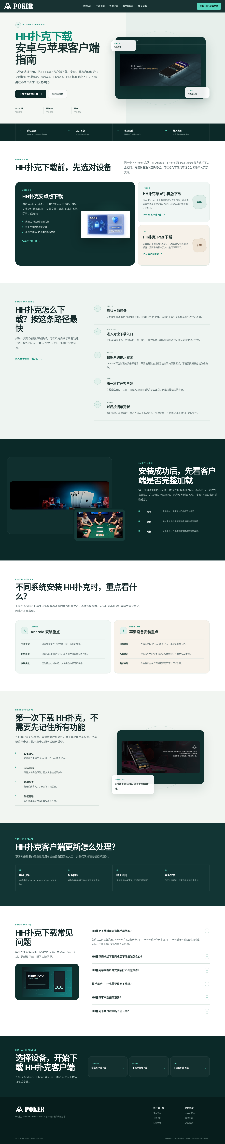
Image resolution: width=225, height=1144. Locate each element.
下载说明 (100, 6)
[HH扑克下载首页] (18, 6)
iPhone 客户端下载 (154, 214)
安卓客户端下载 (31, 241)
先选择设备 (57, 94)
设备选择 (157, 1113)
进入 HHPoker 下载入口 (28, 359)
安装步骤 (113, 6)
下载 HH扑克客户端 (209, 6)
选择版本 (87, 6)
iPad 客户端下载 (152, 254)
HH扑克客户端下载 (28, 94)
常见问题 (142, 6)
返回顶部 (189, 1123)
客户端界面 (128, 6)
